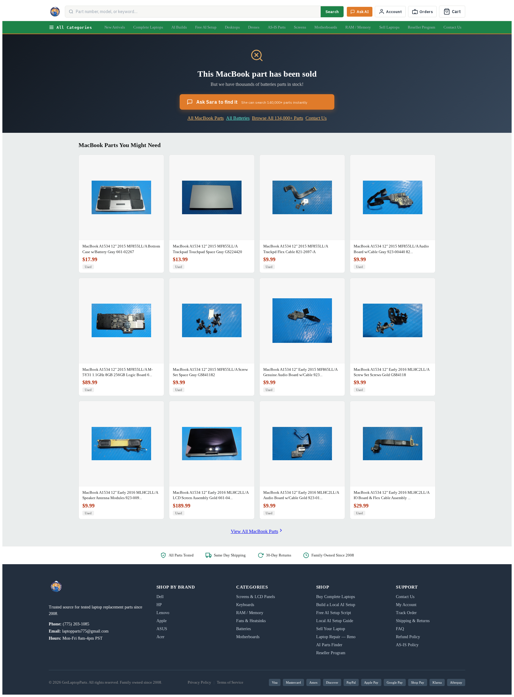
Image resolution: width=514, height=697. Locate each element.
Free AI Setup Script (333, 613)
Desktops (232, 27)
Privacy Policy (199, 682)
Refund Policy (408, 637)
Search (332, 11)
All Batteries (238, 118)
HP (159, 605)
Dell (160, 596)
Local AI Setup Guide (334, 621)
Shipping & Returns (413, 621)
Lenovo (162, 613)
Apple (161, 621)
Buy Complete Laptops (335, 596)
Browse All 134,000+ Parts (277, 118)
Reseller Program (421, 27)
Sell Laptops (389, 27)
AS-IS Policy (407, 645)
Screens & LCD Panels (255, 596)
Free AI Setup (206, 27)
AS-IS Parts (277, 27)
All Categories (74, 27)
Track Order (406, 613)
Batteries (243, 629)
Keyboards (245, 605)
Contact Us (452, 27)
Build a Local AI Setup (335, 605)
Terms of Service (230, 682)
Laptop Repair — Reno (335, 637)
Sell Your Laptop (330, 629)
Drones (253, 27)
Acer (160, 637)
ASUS (161, 629)
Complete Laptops (148, 27)
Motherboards (325, 27)
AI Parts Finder (329, 645)
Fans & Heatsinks (251, 621)
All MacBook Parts (205, 118)
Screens (300, 27)
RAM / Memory (358, 27)
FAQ (400, 629)
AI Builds (179, 27)
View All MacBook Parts (254, 531)
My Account (406, 605)
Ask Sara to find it (251, 102)
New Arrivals (114, 27)
